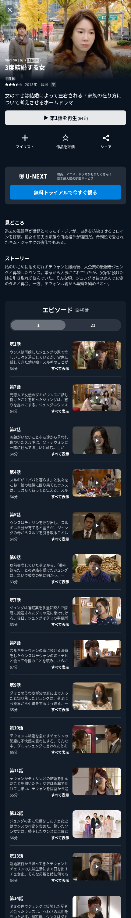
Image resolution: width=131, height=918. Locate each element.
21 (92, 325)
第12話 (16, 813)
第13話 (16, 856)
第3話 (15, 429)
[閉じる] (10, 10)
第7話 (15, 600)
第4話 (15, 472)
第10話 (16, 728)
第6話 (15, 557)
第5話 (15, 514)
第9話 (15, 685)
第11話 (16, 770)
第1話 (15, 344)
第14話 (16, 898)
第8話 (15, 642)
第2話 (15, 386)
